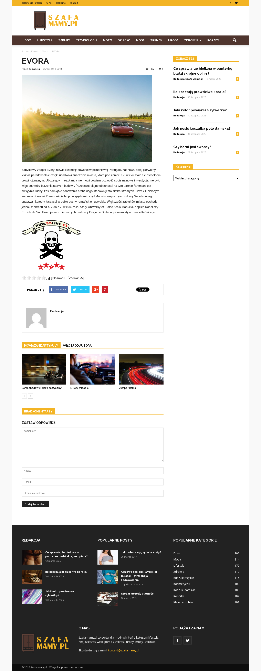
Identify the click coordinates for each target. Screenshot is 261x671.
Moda (140, 40)
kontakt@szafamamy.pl (123, 650)
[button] (234, 40)
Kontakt (74, 2)
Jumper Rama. (128, 387)
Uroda (173, 40)
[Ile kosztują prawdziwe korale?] (32, 577)
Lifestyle (45, 40)
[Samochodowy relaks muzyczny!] (44, 369)
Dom (27, 40)
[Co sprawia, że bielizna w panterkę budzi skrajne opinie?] (32, 557)
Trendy (156, 40)
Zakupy (64, 40)
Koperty (178, 596)
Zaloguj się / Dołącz (32, 2)
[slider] (34, 277)
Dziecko (124, 40)
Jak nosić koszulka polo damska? (202, 128)
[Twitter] (236, 2)
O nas (49, 2)
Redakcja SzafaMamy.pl (188, 78)
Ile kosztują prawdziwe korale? (200, 92)
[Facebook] (230, 2)
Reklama (61, 2)
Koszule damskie (184, 590)
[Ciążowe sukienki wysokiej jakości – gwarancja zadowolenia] (107, 577)
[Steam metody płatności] (107, 599)
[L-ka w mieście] (92, 369)
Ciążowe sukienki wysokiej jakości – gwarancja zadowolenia (139, 575)
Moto (107, 40)
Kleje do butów (183, 602)
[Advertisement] (165, 20)
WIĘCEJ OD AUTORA (77, 345)
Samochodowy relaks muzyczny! (42, 387)
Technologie (86, 40)
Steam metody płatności (137, 593)
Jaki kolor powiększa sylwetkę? (200, 110)
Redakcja (34, 68)
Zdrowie (191, 40)
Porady (213, 40)
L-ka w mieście (79, 387)
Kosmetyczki (181, 584)
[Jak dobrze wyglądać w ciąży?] (107, 557)
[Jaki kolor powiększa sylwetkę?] (32, 596)
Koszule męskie (183, 578)
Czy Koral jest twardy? (192, 147)
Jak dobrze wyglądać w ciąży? (141, 552)
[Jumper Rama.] (141, 369)
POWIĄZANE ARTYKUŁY (41, 345)
